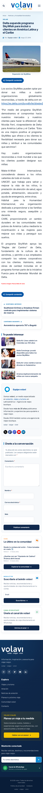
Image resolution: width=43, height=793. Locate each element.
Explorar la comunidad (20, 567)
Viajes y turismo (7, 684)
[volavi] (21, 6)
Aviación (4, 689)
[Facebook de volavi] (9, 672)
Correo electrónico (12, 502)
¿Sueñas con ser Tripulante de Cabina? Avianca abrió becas (19, 557)
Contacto (5, 706)
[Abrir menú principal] (39, 5)
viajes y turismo (20, 399)
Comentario (10, 461)
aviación (9, 399)
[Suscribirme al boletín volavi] (39, 759)
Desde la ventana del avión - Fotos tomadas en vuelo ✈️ (21, 548)
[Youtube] (19, 432)
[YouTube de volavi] (20, 672)
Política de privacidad (18, 786)
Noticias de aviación (9, 693)
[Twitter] (5, 432)
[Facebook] (10, 432)
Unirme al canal (20, 628)
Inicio (4, 15)
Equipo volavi (12, 38)
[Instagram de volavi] (3, 672)
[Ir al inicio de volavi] (12, 650)
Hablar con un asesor (20, 735)
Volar (5, 19)
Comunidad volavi (8, 702)
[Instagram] (14, 432)
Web (6, 514)
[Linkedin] (23, 432)
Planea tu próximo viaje (10, 697)
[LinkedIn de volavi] (25, 672)
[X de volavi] (14, 672)
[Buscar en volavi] (3, 5)
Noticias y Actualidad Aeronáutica (19, 15)
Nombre (8, 490)
